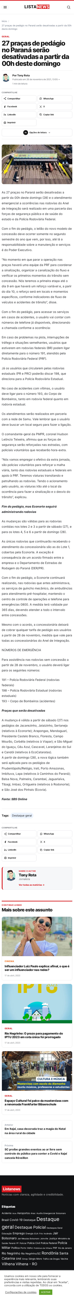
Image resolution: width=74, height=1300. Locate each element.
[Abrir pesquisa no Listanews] (68, 7)
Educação (7, 1233)
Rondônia (50, 1253)
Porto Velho (26, 1248)
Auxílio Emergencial (45, 1213)
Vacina (64, 1258)
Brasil (5, 1220)
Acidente (7, 1213)
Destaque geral (22, 815)
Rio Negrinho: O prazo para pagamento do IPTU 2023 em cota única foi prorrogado (34, 1035)
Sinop (25, 1259)
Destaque (29, 1220)
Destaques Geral (54, 1228)
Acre (14, 1213)
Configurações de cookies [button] (20, 1292)
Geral (6, 36)
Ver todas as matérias (32, 885)
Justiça (53, 1238)
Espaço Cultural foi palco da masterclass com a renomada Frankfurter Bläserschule (36, 1102)
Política (15, 1247)
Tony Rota (23, 75)
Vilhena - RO (26, 1264)
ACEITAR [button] (45, 1292)
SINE (18, 1258)
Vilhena (8, 1264)
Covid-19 (16, 1220)
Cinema (9, 961)
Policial (23, 1243)
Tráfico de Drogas (51, 1259)
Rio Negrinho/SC (31, 1253)
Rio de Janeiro (65, 1248)
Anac (33, 1213)
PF (17, 1243)
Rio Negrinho (11, 1253)
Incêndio (48, 1233)
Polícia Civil (33, 1243)
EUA (36, 1233)
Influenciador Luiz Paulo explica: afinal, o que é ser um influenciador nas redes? (37, 968)
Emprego (19, 1233)
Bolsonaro (61, 1213)
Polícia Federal (49, 1243)
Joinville (44, 1238)
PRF (55, 1248)
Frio (41, 1233)
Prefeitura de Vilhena (43, 1248)
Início (4, 21)
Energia (29, 1233)
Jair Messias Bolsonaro (28, 1238)
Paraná (12, 1243)
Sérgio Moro (35, 1258)
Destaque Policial (30, 1227)
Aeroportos (23, 1213)
